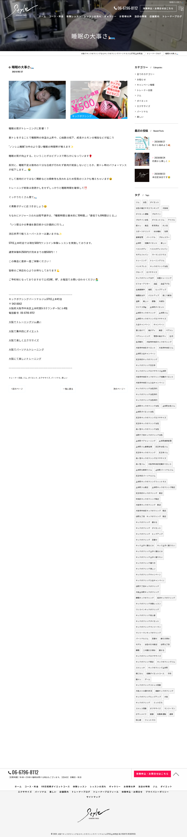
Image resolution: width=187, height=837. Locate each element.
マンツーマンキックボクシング (148, 632)
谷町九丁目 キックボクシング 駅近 (151, 516)
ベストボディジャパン (159, 249)
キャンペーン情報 (146, 84)
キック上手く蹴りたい (166, 545)
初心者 (138, 720)
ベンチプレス (141, 266)
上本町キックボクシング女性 (147, 406)
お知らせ (141, 79)
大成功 (161, 301)
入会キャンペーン (143, 324)
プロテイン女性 (142, 219)
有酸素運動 (161, 714)
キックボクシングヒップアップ (148, 696)
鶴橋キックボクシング (145, 597)
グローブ (139, 272)
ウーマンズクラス (159, 254)
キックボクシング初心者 (145, 615)
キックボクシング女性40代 (147, 400)
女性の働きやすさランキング (147, 208)
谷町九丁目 (165, 644)
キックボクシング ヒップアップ (149, 534)
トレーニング (141, 260)
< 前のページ (17, 388)
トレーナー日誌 (15, 377)
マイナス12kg (141, 307)
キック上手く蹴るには (145, 545)
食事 (171, 714)
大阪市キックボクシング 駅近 (148, 504)
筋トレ (138, 225)
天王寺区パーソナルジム (145, 475)
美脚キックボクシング (164, 691)
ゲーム (147, 679)
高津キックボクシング (166, 597)
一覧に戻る (68, 388)
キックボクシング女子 (145, 278)
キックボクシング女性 (159, 266)
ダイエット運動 (142, 214)
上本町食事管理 (165, 440)
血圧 (155, 283)
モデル (138, 644)
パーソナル (56, 377)
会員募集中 (140, 289)
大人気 (165, 225)
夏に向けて (140, 330)
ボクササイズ (155, 708)
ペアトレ (169, 330)
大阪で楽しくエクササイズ (24, 340)
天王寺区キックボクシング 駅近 (149, 493)
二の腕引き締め (149, 650)
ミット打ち (158, 702)
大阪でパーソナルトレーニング (26, 349)
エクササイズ (44, 377)
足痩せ (154, 638)
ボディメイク (141, 714)
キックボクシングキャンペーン (148, 574)
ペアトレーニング (143, 336)
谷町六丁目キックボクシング (147, 586)
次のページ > (119, 388)
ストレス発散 (141, 708)
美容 (160, 330)
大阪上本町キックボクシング (147, 592)
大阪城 (165, 208)
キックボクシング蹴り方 (145, 563)
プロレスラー (164, 237)
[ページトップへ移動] (176, 774)
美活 (146, 225)
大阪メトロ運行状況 (144, 691)
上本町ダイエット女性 (145, 411)
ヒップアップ (160, 289)
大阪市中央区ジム (166, 347)
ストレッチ (140, 667)
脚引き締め (165, 638)
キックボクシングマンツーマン (148, 627)
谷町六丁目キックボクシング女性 (149, 435)
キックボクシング (143, 702)
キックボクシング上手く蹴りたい (149, 557)
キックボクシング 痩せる (146, 522)
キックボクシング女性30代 (146, 394)
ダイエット (33, 377)
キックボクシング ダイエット (148, 528)
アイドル (171, 219)
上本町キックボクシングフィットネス (151, 481)
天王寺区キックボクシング (146, 359)
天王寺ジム (163, 452)
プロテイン (156, 214)
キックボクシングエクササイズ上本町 (151, 371)
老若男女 (155, 225)
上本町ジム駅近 (142, 487)
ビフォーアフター (143, 283)
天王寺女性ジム (161, 446)
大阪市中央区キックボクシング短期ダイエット (154, 376)
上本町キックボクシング (145, 312)
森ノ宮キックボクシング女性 (147, 429)
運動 (153, 301)
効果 (166, 231)
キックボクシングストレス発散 (148, 685)
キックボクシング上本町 (158, 667)
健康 (151, 714)
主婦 (137, 301)
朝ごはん (139, 673)
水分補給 (157, 231)
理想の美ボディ (160, 336)
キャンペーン (159, 324)
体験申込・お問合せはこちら (158, 8)
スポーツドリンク (143, 231)
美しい (145, 301)
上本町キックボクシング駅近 (163, 487)
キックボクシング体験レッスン (148, 603)
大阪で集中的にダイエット (24, 331)
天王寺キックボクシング (145, 452)
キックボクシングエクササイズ (148, 656)
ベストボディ (141, 249)
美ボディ (151, 330)
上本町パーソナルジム (164, 470)
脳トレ (138, 679)
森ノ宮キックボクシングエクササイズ (151, 458)
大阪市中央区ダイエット (145, 347)
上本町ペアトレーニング (145, 440)
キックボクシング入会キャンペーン (150, 580)
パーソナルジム (142, 638)
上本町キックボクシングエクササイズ (151, 318)
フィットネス (150, 720)
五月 (171, 336)
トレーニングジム (157, 260)
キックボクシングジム (166, 661)
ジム (25, 377)
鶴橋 (137, 650)
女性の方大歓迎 (151, 644)
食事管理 (139, 237)
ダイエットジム (158, 219)
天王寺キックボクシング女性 (147, 423)
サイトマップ (93, 796)
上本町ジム (163, 312)
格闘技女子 (140, 295)
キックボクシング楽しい (145, 568)
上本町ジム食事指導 (144, 446)
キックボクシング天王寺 (145, 365)
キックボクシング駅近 (145, 661)
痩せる (161, 650)
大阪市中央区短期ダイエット (160, 464)
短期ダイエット (151, 243)
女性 (145, 202)
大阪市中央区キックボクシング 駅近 (151, 510)
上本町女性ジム (169, 406)
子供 (169, 673)
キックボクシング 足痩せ (146, 539)
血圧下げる (165, 283)
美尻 (150, 289)
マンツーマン (169, 708)
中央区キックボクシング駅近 (147, 499)
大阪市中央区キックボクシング (159, 342)
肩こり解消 (167, 295)
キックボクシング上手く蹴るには (149, 551)
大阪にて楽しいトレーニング (25, 358)
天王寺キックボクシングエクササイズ (151, 417)
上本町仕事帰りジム (144, 470)
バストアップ (153, 295)
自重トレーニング (164, 278)
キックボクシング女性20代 (147, 388)
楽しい (64, 377)
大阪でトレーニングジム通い (25, 322)
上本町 (138, 243)
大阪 (166, 696)
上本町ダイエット (157, 307)
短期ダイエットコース (155, 673)
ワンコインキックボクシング (147, 609)
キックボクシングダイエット (147, 621)
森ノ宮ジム (140, 464)
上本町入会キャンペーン (145, 353)
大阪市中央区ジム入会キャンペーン (150, 382)
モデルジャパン (142, 254)
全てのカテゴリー (146, 74)
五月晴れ (139, 342)
